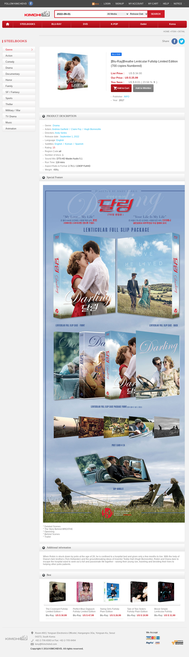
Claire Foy (76, 129)
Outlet (143, 24)
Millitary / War (13, 110)
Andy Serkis (61, 133)
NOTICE (178, 3)
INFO (126, 96)
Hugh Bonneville (92, 129)
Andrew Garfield (60, 129)
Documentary (13, 74)
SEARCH (156, 14)
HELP (166, 3)
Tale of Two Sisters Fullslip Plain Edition (137, 610)
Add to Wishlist (143, 88)
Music (9, 122)
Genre (9, 49)
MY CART (153, 3)
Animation (11, 128)
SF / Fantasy (13, 92)
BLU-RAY (56, 24)
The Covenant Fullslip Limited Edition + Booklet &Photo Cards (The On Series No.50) (57, 613)
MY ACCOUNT (136, 3)
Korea (172, 24)
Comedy (10, 61)
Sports (9, 98)
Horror (9, 80)
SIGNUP (119, 3)
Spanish (79, 144)
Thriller (9, 104)
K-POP (114, 24)
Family (9, 86)
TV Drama (11, 116)
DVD (85, 24)
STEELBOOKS (27, 24)
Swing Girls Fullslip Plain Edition (109, 610)
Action (9, 55)
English (60, 140)
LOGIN (107, 3)
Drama (9, 67)
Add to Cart (123, 88)
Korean (68, 144)
